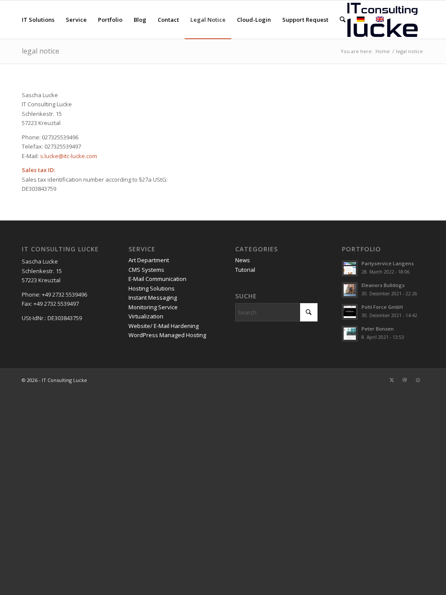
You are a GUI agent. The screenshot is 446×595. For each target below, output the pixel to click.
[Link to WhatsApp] (417, 379)
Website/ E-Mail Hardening (163, 326)
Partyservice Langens (388, 263)
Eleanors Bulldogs (383, 285)
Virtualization (145, 316)
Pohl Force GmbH (382, 307)
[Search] (342, 19)
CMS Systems (146, 270)
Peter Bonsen (378, 328)
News (242, 260)
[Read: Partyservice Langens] (350, 268)
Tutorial (245, 270)
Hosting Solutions (151, 288)
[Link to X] (391, 379)
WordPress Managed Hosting (167, 335)
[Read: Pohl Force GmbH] (350, 312)
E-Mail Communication (157, 279)
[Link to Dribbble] (404, 379)
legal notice (40, 51)
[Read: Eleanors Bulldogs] (350, 290)
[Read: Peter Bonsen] (350, 333)
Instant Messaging (152, 297)
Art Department (148, 260)
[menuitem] (38, 19)
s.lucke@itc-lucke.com (68, 156)
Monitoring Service (153, 307)
